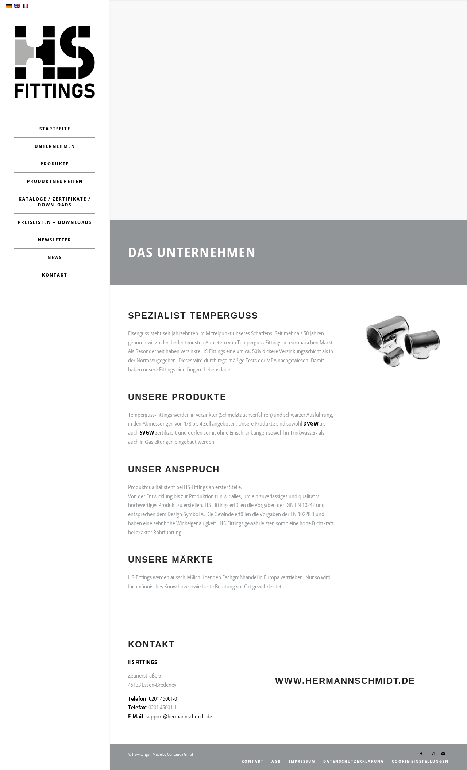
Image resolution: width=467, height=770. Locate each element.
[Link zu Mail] (443, 753)
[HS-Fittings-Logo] (55, 62)
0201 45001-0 (163, 698)
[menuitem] (54, 129)
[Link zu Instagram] (432, 753)
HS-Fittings (140, 754)
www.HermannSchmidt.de (345, 681)
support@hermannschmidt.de (179, 716)
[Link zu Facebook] (421, 753)
